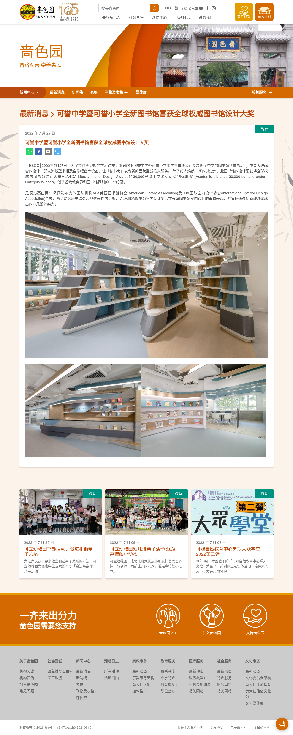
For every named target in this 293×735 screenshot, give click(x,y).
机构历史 (26, 671)
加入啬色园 (28, 684)
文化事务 (252, 661)
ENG (167, 8)
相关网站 (196, 691)
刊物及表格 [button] (114, 92)
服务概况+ (197, 677)
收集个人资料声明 (190, 727)
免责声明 (216, 727)
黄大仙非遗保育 (258, 684)
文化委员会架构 (258, 677)
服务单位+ (225, 684)
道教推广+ (140, 691)
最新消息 (57, 92)
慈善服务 (260, 92)
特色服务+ (225, 677)
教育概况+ (169, 684)
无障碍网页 (262, 727)
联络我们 (206, 17)
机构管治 (26, 677)
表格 (94, 92)
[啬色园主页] (37, 10)
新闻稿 (77, 92)
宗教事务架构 (143, 677)
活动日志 (182, 17)
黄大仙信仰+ (142, 684)
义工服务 (55, 677)
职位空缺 (168, 691)
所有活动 (111, 671)
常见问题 (26, 691)
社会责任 (136, 17)
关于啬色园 (28, 661)
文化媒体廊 (254, 703)
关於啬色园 (111, 17)
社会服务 (224, 661)
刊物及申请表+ (201, 684)
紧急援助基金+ (60, 671)
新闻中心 (159, 17)
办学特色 (168, 677)
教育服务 (168, 661)
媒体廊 (141, 92)
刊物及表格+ (86, 691)
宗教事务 (139, 661)
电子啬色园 (239, 727)
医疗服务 (196, 661)
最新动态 (139, 671)
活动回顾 (111, 677)
